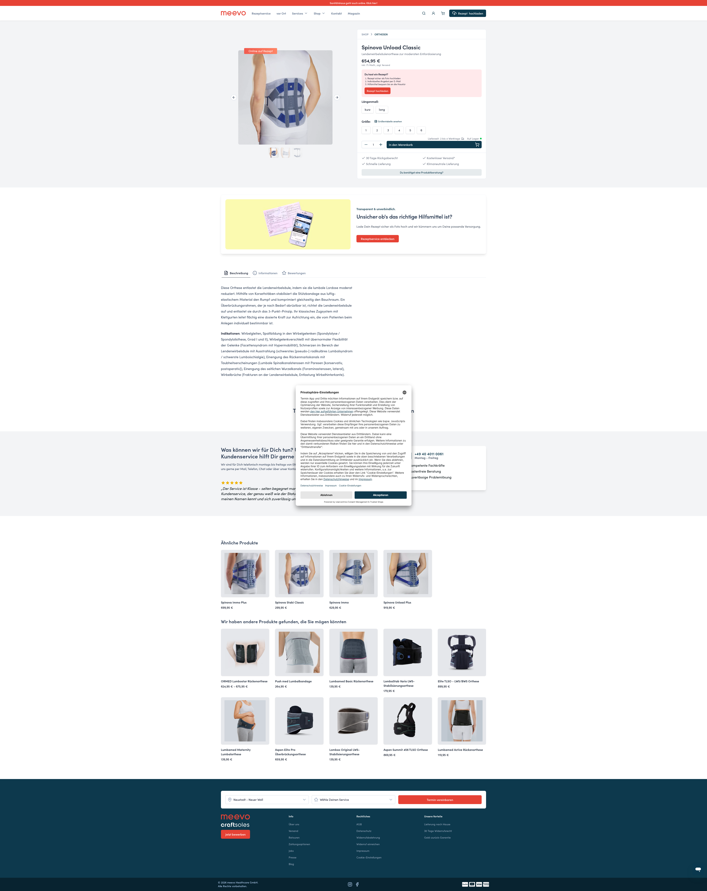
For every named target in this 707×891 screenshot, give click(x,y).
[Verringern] (366, 144)
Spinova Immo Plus (234, 602)
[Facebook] (357, 884)
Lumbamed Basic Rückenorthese (351, 681)
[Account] (433, 13)
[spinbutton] (373, 144)
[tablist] (353, 273)
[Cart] (443, 13)
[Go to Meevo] (233, 13)
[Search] (424, 13)
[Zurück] (234, 97)
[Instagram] (350, 884)
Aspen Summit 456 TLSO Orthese (406, 750)
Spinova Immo (339, 602)
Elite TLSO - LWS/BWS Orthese (458, 681)
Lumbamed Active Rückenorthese (460, 750)
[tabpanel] (353, 336)
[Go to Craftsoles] (252, 824)
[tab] (236, 273)
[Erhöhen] (380, 144)
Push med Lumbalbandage (293, 681)
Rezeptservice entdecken (377, 239)
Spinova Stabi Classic (289, 602)
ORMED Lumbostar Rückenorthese (244, 681)
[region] (285, 97)
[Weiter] (337, 97)
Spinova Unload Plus (397, 602)
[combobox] (267, 799)
